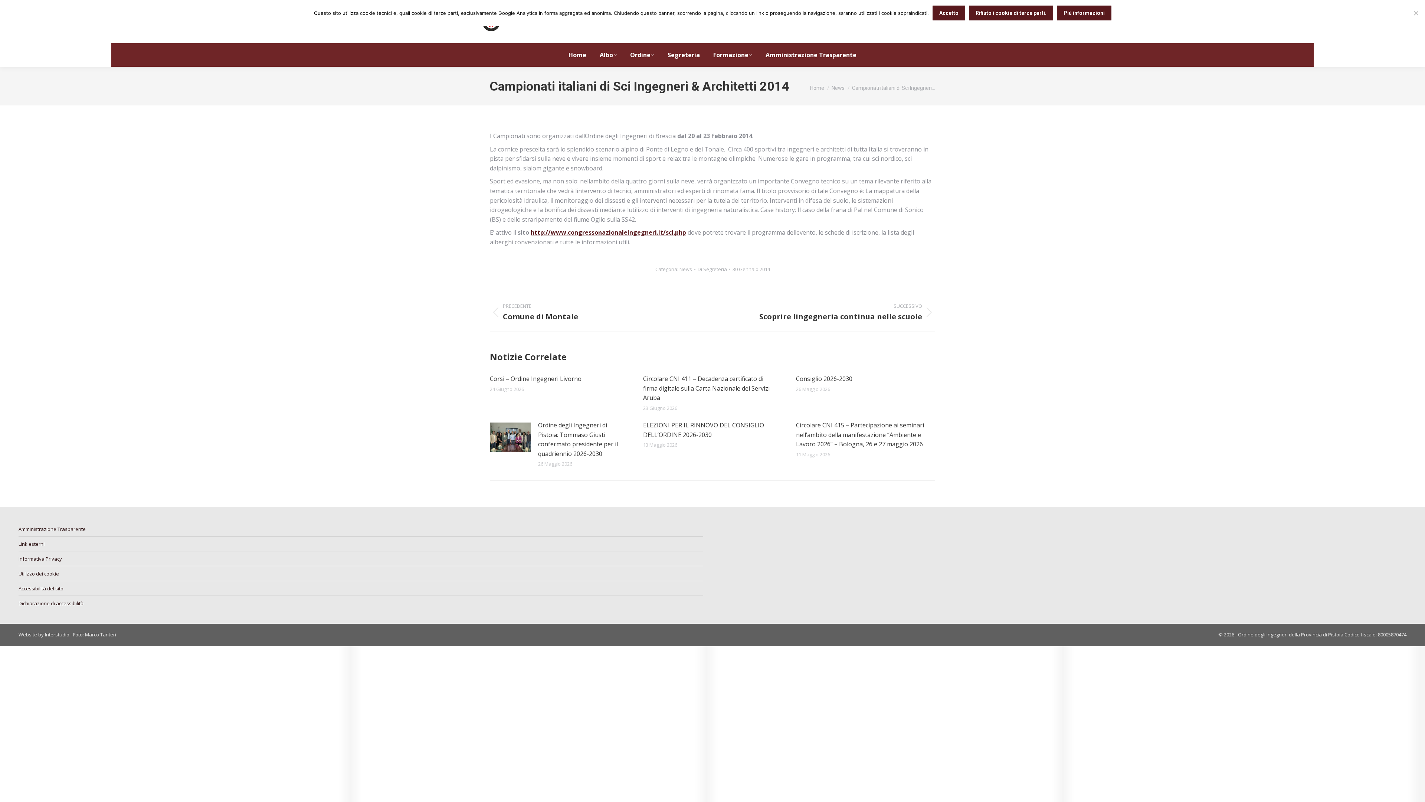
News (685, 269)
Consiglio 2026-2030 (824, 379)
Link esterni (32, 544)
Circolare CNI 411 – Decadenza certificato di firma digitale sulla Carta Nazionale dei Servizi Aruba (706, 388)
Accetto (949, 13)
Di (712, 269)
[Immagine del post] (510, 437)
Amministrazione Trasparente (52, 529)
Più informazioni (1084, 13)
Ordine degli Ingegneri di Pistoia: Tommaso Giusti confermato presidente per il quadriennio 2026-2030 (578, 439)
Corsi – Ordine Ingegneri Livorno (536, 379)
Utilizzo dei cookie (39, 573)
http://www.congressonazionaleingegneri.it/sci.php (608, 232)
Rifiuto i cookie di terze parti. (1011, 13)
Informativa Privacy (40, 558)
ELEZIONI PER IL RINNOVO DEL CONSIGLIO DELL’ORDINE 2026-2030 (703, 430)
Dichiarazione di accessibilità (51, 603)
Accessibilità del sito (41, 588)
